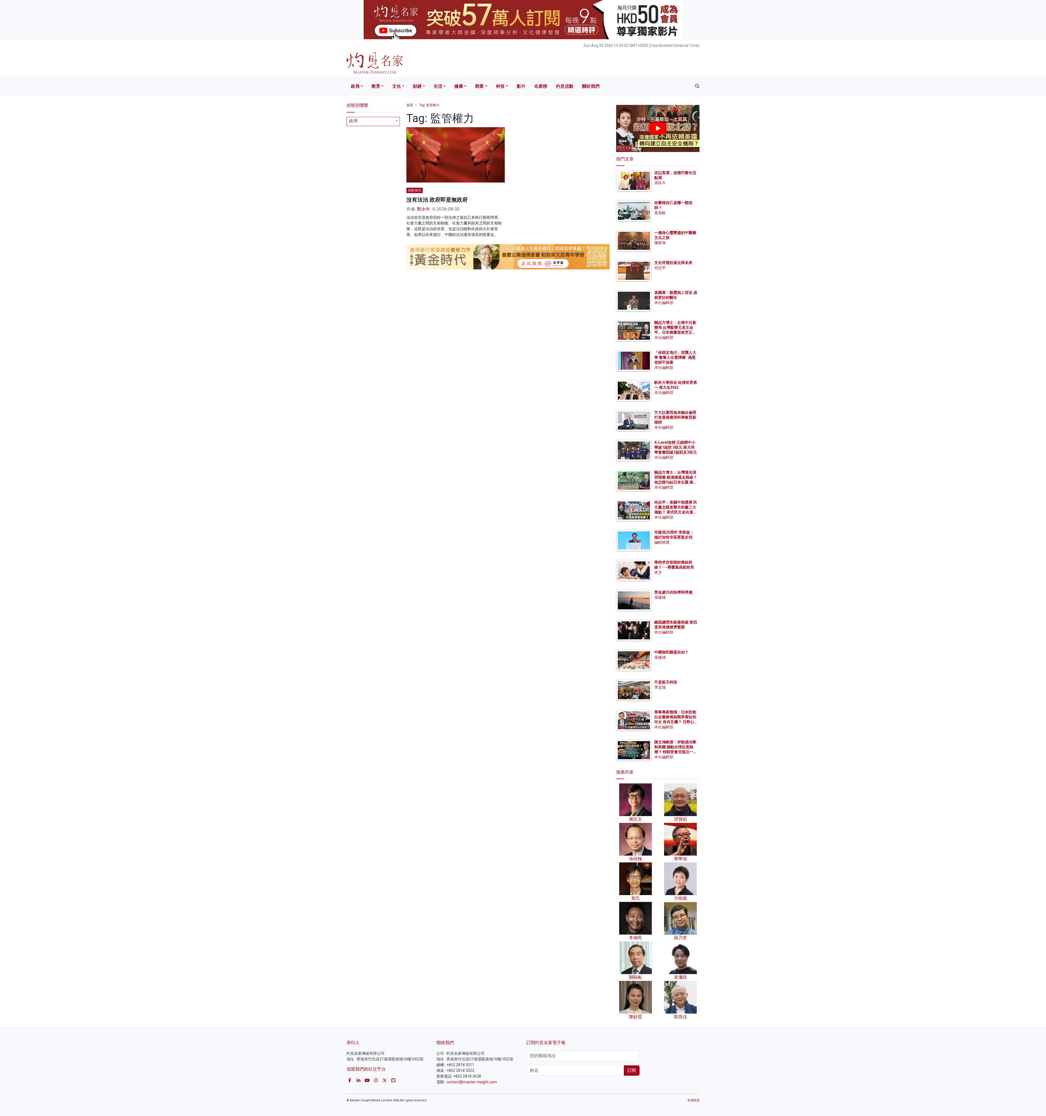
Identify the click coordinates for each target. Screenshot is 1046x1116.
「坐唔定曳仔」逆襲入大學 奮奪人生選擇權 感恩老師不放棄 (675, 357)
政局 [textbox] (353, 120)
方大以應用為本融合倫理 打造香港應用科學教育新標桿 (675, 417)
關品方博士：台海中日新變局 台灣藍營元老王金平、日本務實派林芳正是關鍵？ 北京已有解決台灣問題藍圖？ (675, 332)
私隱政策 (694, 1100)
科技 (500, 86)
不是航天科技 (665, 682)
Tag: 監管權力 (429, 105)
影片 (521, 86)
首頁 (409, 105)
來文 (658, 572)
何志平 (660, 268)
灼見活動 (564, 86)
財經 (417, 86)
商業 (479, 86)
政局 (355, 86)
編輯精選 (662, 542)
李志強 (660, 687)
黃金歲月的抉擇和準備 (673, 592)
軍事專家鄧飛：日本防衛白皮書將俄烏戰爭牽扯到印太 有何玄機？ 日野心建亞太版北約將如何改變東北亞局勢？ (675, 722)
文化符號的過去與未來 (673, 262)
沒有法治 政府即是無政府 (437, 199)
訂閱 (631, 1070)
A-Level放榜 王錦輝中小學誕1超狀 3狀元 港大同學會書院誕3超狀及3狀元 (675, 447)
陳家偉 (660, 243)
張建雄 (660, 597)
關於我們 (591, 86)
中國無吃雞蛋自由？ (671, 652)
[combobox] (373, 121)
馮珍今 (660, 183)
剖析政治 (414, 190)
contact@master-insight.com (471, 1082)
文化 (396, 86)
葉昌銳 (660, 213)
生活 (438, 86)
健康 (458, 86)
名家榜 (540, 86)
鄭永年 (423, 209)
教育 (376, 86)
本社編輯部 (663, 302)
